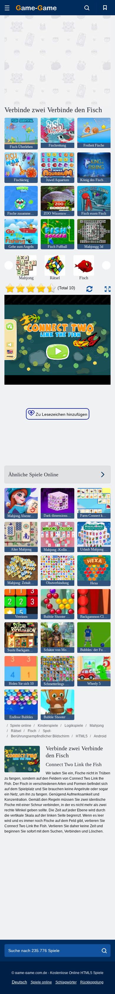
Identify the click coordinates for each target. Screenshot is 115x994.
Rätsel (15, 731)
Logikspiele (73, 726)
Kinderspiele (47, 726)
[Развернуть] (108, 289)
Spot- (46, 731)
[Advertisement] (54, 59)
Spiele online (20, 726)
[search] (104, 950)
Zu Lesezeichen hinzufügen (60, 414)
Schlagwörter (66, 982)
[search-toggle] (86, 7)
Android (99, 736)
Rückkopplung (92, 982)
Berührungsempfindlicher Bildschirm (39, 736)
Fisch (31, 731)
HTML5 (81, 736)
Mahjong (96, 726)
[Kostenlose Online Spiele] (36, 7)
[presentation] (8, 265)
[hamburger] (7, 8)
